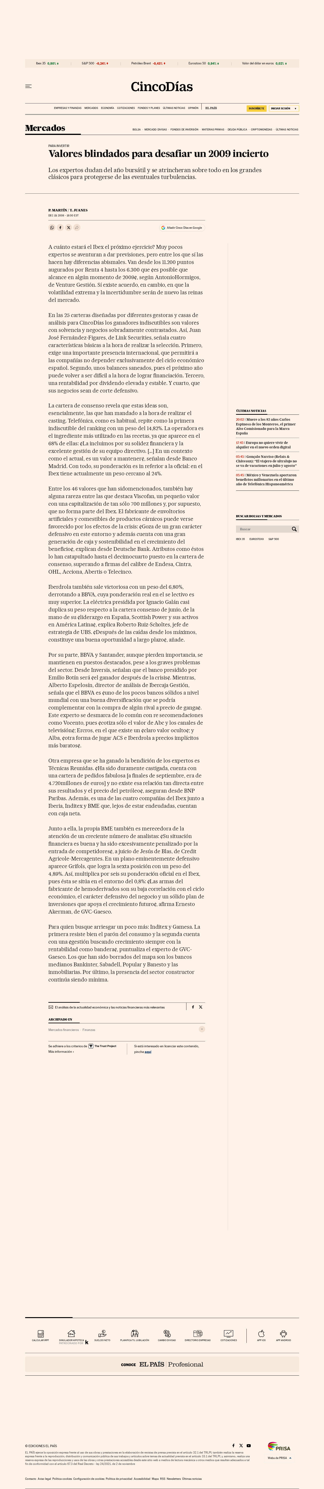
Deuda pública (237, 129)
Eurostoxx (257, 539)
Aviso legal (44, 1478)
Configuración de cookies (88, 1478)
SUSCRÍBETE (256, 108)
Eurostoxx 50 (197, 63)
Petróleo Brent (141, 63)
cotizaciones (229, 1340)
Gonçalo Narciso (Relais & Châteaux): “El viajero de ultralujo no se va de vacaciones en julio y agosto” (266, 461)
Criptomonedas (261, 129)
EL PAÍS (209, 106)
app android (283, 1340)
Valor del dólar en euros (258, 63)
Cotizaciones (126, 108)
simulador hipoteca (71, 1340)
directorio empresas (198, 1340)
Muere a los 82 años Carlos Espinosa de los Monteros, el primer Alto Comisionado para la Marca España (266, 426)
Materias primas (213, 129)
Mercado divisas (155, 129)
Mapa (155, 1478)
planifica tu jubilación (134, 1340)
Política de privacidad (119, 1478)
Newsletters (174, 1478)
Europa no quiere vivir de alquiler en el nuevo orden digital (263, 445)
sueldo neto (102, 1340)
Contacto (30, 1478)
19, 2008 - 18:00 (63, 215)
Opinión (193, 108)
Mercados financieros (63, 1030)
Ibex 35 (41, 63)
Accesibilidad (142, 1478)
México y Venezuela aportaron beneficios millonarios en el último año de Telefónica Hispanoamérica (266, 479)
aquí (148, 1052)
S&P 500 (88, 63)
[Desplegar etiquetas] (202, 1029)
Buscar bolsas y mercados (259, 516)
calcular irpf (40, 1340)
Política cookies (62, 1478)
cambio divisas (167, 1340)
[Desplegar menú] (28, 86)
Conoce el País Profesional (162, 1364)
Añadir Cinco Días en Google (184, 227)
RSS (162, 1478)
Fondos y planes (149, 108)
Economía (107, 108)
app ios (261, 1340)
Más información (60, 1051)
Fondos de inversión (184, 129)
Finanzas (89, 1030)
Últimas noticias (174, 108)
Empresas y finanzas (67, 108)
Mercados (91, 108)
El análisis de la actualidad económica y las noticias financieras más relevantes (110, 1007)
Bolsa (137, 129)
